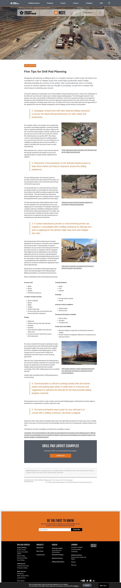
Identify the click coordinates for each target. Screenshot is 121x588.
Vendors (73, 562)
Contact (88, 7)
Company (74, 545)
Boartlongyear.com (81, 7)
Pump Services (21, 578)
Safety (36, 480)
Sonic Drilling (20, 560)
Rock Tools (39, 551)
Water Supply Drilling (23, 575)
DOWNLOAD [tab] (61, 455)
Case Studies (21, 581)
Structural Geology (57, 554)
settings (76, 586)
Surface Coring (21, 549)
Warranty (73, 565)
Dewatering (20, 573)
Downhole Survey (57, 558)
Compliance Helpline (77, 547)
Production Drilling (22, 568)
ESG (101, 3)
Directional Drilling (22, 558)
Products (40, 545)
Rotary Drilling (21, 555)
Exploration (40, 480)
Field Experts (27, 480)
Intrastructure (40, 554)
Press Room (100, 7)
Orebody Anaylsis (57, 548)
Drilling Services (23, 545)
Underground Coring (23, 565)
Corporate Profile (76, 549)
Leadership (74, 551)
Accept (87, 585)
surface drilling (29, 481)
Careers (75, 3)
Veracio (54, 545)
